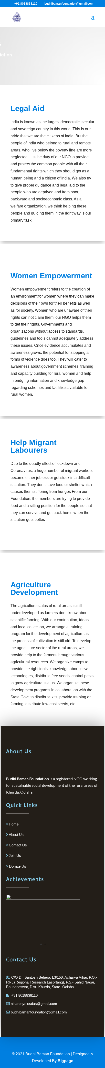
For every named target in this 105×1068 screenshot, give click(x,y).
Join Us (15, 855)
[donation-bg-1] (43, 898)
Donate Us (17, 866)
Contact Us (18, 845)
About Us (16, 835)
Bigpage (65, 1061)
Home (14, 824)
